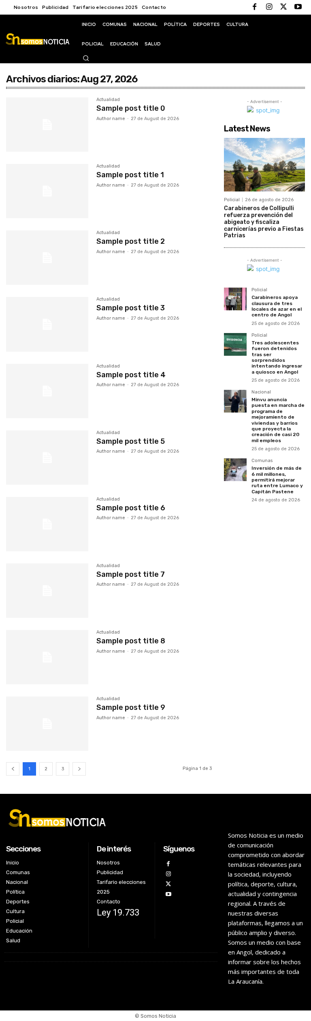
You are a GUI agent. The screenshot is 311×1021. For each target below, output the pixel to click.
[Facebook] (254, 7)
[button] (86, 58)
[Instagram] (269, 7)
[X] (283, 7)
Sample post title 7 (130, 574)
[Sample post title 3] (47, 324)
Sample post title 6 (130, 507)
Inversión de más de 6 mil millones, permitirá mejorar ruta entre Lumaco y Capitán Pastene (277, 479)
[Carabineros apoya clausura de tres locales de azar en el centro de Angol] (235, 299)
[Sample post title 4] (47, 391)
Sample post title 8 (130, 640)
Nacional (261, 392)
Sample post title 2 (130, 241)
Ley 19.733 (118, 912)
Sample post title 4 (131, 374)
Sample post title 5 (130, 441)
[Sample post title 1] (47, 191)
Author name (110, 118)
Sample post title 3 (130, 307)
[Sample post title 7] (47, 590)
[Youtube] (298, 7)
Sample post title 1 (130, 174)
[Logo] (37, 39)
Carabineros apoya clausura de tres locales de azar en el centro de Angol (276, 306)
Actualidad (108, 99)
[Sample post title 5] (47, 457)
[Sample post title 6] (47, 524)
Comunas (262, 460)
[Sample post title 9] (47, 723)
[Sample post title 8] (47, 657)
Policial (232, 200)
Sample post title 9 (130, 707)
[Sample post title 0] (47, 124)
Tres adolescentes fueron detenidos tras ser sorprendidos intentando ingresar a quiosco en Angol (276, 357)
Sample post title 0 (130, 108)
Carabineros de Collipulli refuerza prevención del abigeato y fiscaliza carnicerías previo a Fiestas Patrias (264, 222)
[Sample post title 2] (47, 257)
